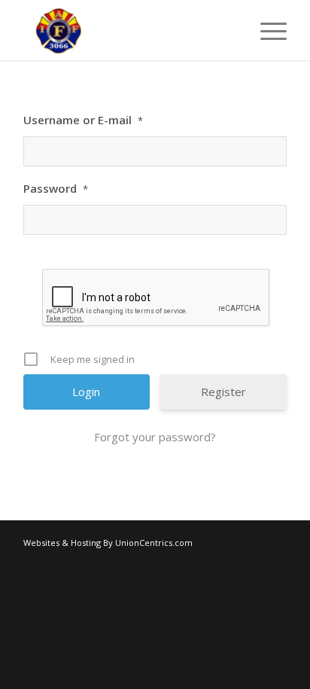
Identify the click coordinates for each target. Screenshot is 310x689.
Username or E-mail (83, 119)
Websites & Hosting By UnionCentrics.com (108, 542)
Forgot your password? (155, 436)
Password (55, 188)
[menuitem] (266, 30)
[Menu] (266, 30)
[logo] (128, 30)
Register (223, 391)
